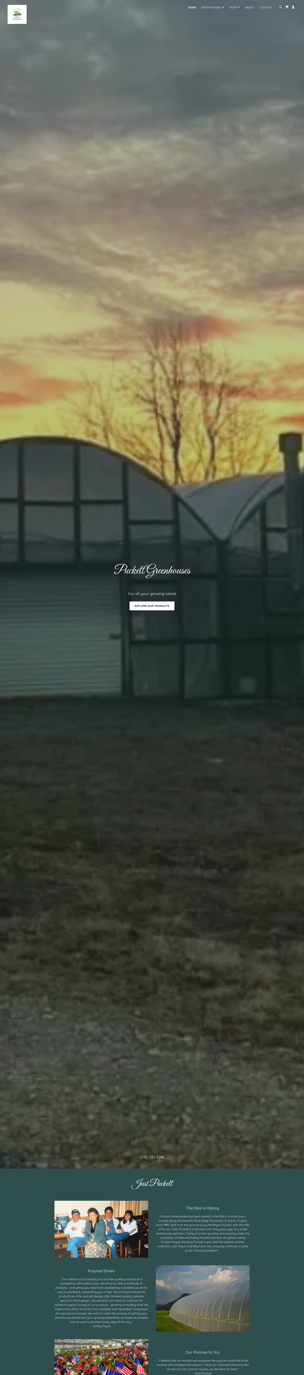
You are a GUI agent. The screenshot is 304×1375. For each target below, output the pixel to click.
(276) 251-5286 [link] (152, 1157)
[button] (212, 7)
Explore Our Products (152, 605)
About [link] (249, 7)
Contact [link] (266, 7)
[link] (17, 6)
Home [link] (192, 7)
